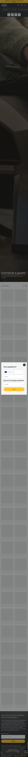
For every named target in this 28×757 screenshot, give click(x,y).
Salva (14, 389)
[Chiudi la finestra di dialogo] (24, 364)
